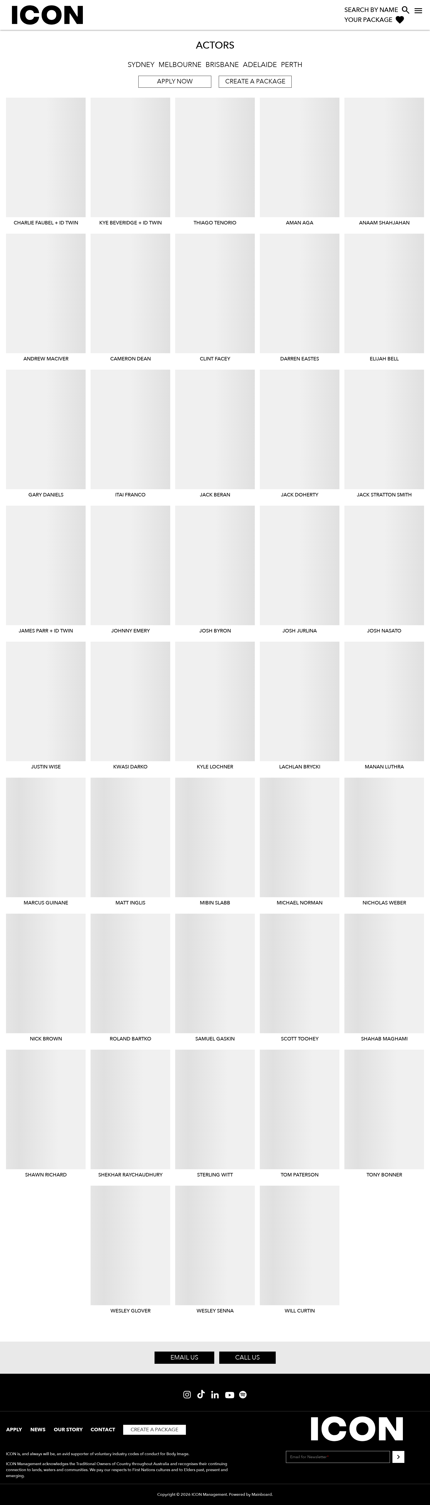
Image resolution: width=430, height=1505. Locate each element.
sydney (141, 64)
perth (291, 64)
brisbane (222, 64)
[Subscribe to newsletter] (398, 1457)
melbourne (180, 64)
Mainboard (262, 1494)
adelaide (260, 64)
